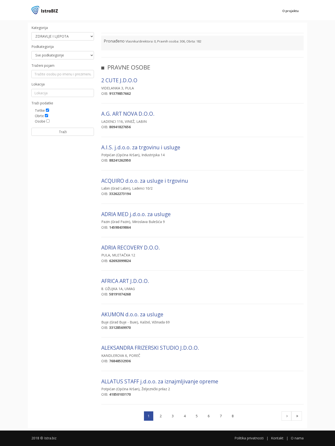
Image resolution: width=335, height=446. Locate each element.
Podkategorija (42, 46)
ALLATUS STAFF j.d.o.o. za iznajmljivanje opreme (159, 381)
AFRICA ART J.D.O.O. (125, 281)
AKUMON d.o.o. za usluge (132, 314)
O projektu (290, 11)
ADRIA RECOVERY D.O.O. (130, 247)
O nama (297, 438)
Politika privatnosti (249, 438)
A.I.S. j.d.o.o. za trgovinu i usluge (140, 147)
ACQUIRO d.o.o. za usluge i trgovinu (144, 180)
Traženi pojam (42, 65)
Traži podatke (42, 103)
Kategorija (39, 27)
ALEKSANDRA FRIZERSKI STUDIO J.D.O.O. (150, 347)
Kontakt (277, 438)
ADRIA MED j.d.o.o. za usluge (136, 214)
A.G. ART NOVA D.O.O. (128, 113)
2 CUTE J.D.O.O (119, 80)
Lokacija (38, 84)
